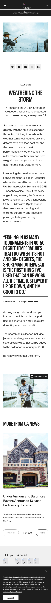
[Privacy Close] (46, 571)
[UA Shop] (5, 561)
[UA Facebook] (36, 561)
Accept (10, 597)
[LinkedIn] (25, 67)
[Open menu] (5, 4)
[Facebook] (19, 67)
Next (42, 532)
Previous (11, 532)
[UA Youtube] (30, 561)
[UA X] (24, 561)
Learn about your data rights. (12, 591)
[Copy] (32, 67)
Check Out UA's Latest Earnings (25, 12)
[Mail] (38, 67)
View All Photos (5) (40, 376)
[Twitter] (12, 67)
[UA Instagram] (18, 561)
